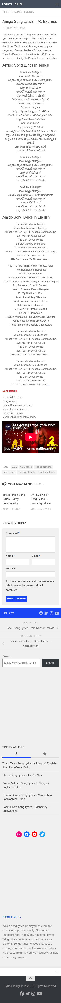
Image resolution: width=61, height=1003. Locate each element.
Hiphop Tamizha (43, 467)
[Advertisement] (30, 706)
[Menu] (57, 4)
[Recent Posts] (16, 754)
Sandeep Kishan (47, 472)
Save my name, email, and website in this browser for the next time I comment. (30, 585)
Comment (12, 533)
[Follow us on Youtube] (57, 613)
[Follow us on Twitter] (46, 613)
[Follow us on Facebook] (41, 613)
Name (10, 555)
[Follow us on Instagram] (51, 613)
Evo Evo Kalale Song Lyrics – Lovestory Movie (41, 499)
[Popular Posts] (45, 754)
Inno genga (9, 472)
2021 (14, 467)
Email (36, 555)
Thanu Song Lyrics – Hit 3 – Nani (22, 775)
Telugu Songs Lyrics (18, 12)
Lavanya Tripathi (26, 472)
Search (6, 656)
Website (11, 568)
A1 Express (26, 467)
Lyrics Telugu (12, 4)
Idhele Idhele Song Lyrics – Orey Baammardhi (13, 499)
